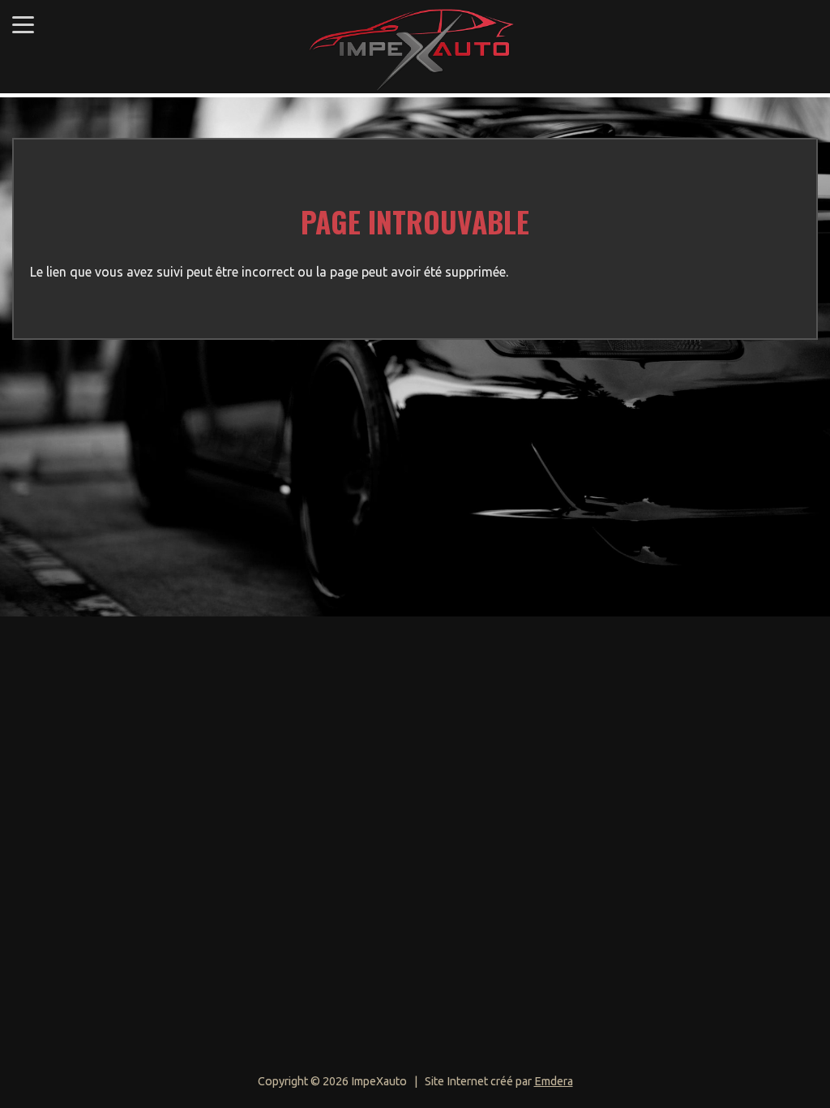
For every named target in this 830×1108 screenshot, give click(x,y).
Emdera (553, 1081)
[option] (415, 356)
